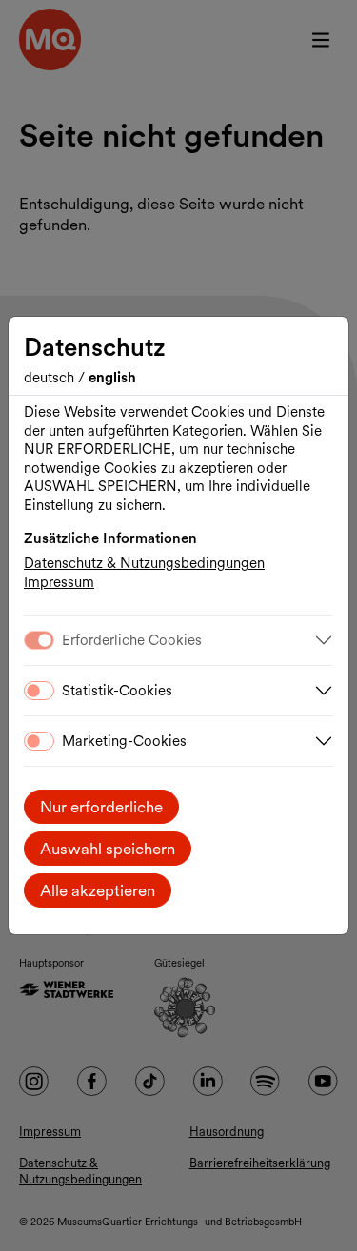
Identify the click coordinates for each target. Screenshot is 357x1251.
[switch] (39, 690)
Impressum (59, 582)
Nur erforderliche (101, 806)
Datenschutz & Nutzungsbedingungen (144, 563)
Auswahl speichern (107, 848)
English (112, 377)
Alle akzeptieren (97, 890)
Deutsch (51, 377)
